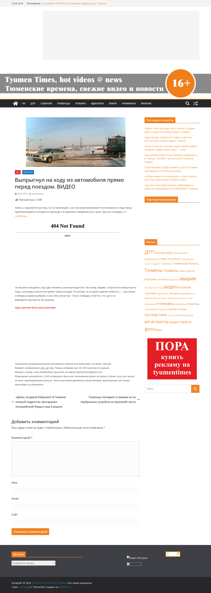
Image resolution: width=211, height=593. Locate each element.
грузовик (151, 293)
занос (193, 293)
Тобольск (166, 263)
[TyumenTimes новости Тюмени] (15, 103)
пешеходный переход (155, 309)
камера (148, 298)
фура (158, 329)
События (46, 103)
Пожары (80, 103)
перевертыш (180, 304)
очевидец (165, 303)
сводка (174, 322)
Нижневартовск (152, 259)
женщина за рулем (179, 293)
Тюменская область (186, 263)
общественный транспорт (180, 298)
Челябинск (163, 279)
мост (155, 298)
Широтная (174, 279)
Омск (164, 259)
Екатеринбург (164, 253)
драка (165, 293)
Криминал (129, 103)
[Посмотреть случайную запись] (195, 103)
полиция (182, 309)
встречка (184, 287)
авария (188, 278)
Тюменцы (63, 103)
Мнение (146, 103)
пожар (171, 309)
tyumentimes (38, 193)
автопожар (158, 288)
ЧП (23, 103)
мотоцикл (162, 298)
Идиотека (97, 103)
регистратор (156, 321)
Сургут (157, 263)
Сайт (15, 514)
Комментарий (22, 438)
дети (160, 293)
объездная (150, 304)
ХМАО (182, 271)
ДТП (33, 103)
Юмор (113, 103)
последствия (156, 314)
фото (150, 329)
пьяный (171, 315)
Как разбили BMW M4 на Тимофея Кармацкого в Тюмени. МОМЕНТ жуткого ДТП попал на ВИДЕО (73, 5)
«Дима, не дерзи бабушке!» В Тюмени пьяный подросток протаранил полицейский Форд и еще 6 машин (40, 401)
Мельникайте (181, 253)
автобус (149, 287)
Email (15, 498)
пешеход (193, 304)
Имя (14, 482)
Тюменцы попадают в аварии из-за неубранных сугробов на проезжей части (108, 399)
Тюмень (154, 270)
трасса (185, 321)
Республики (174, 258)
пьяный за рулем (184, 315)
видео (170, 287)
